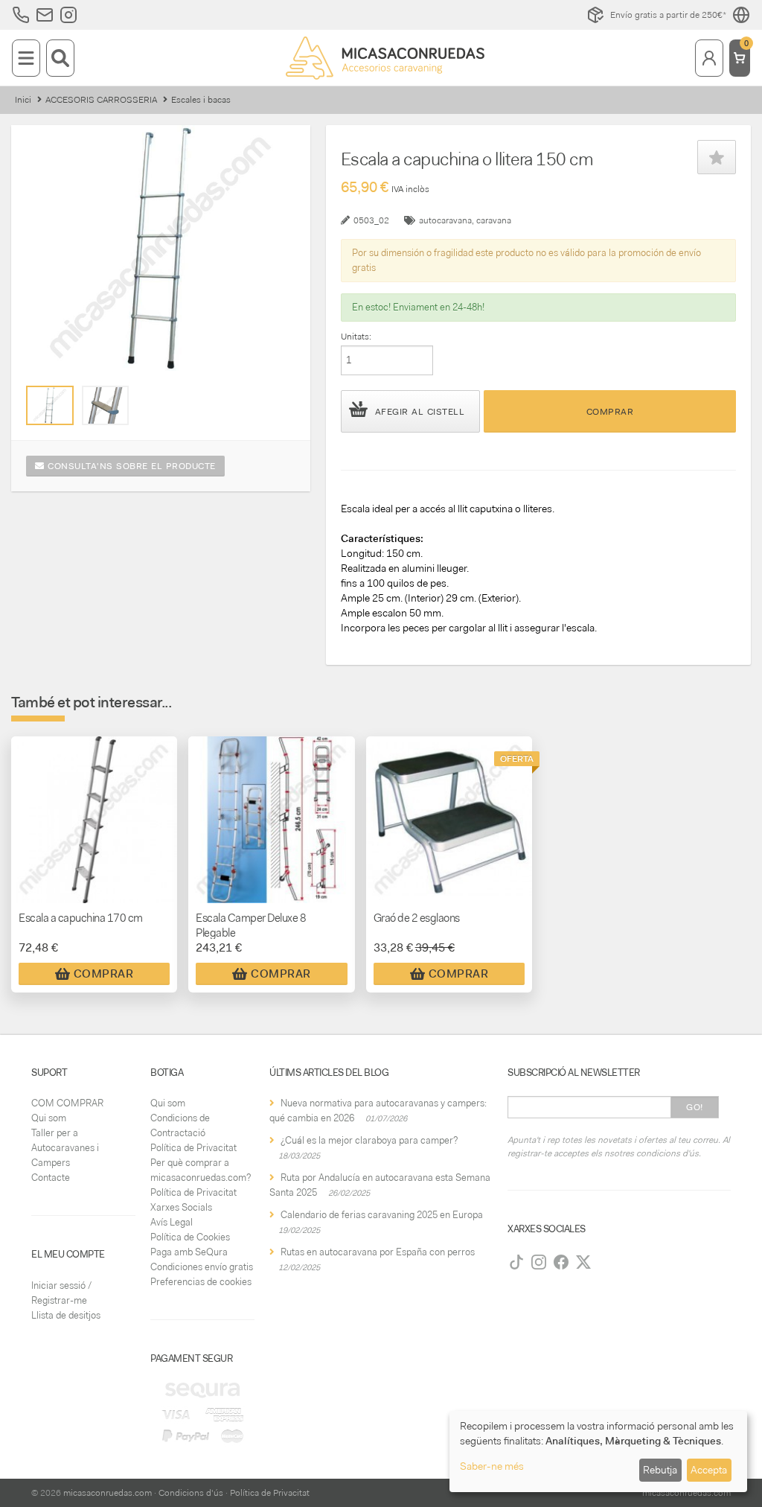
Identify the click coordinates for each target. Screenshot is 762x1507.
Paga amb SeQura (189, 1252)
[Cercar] (60, 58)
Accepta (709, 1469)
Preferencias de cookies (201, 1281)
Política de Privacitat (193, 1147)
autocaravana (445, 220)
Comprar (610, 412)
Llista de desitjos (65, 1315)
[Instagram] (539, 1262)
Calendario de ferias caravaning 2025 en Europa (382, 1214)
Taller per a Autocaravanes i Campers (65, 1148)
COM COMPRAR (67, 1103)
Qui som (48, 1118)
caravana (493, 220)
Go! (694, 1107)
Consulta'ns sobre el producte (130, 466)
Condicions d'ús (191, 1493)
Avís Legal (171, 1222)
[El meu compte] (709, 58)
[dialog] (598, 1451)
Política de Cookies (190, 1237)
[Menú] (26, 58)
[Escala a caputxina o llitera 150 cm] (49, 405)
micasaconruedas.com (107, 1493)
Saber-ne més (492, 1466)
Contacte (50, 1177)
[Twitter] (583, 1262)
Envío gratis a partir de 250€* (668, 15)
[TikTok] (516, 1262)
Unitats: (356, 336)
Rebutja (660, 1469)
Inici (23, 100)
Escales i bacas (201, 100)
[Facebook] (561, 1262)
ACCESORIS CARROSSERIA (101, 100)
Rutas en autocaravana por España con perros (378, 1252)
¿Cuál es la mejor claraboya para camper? (369, 1140)
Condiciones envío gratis (201, 1267)
